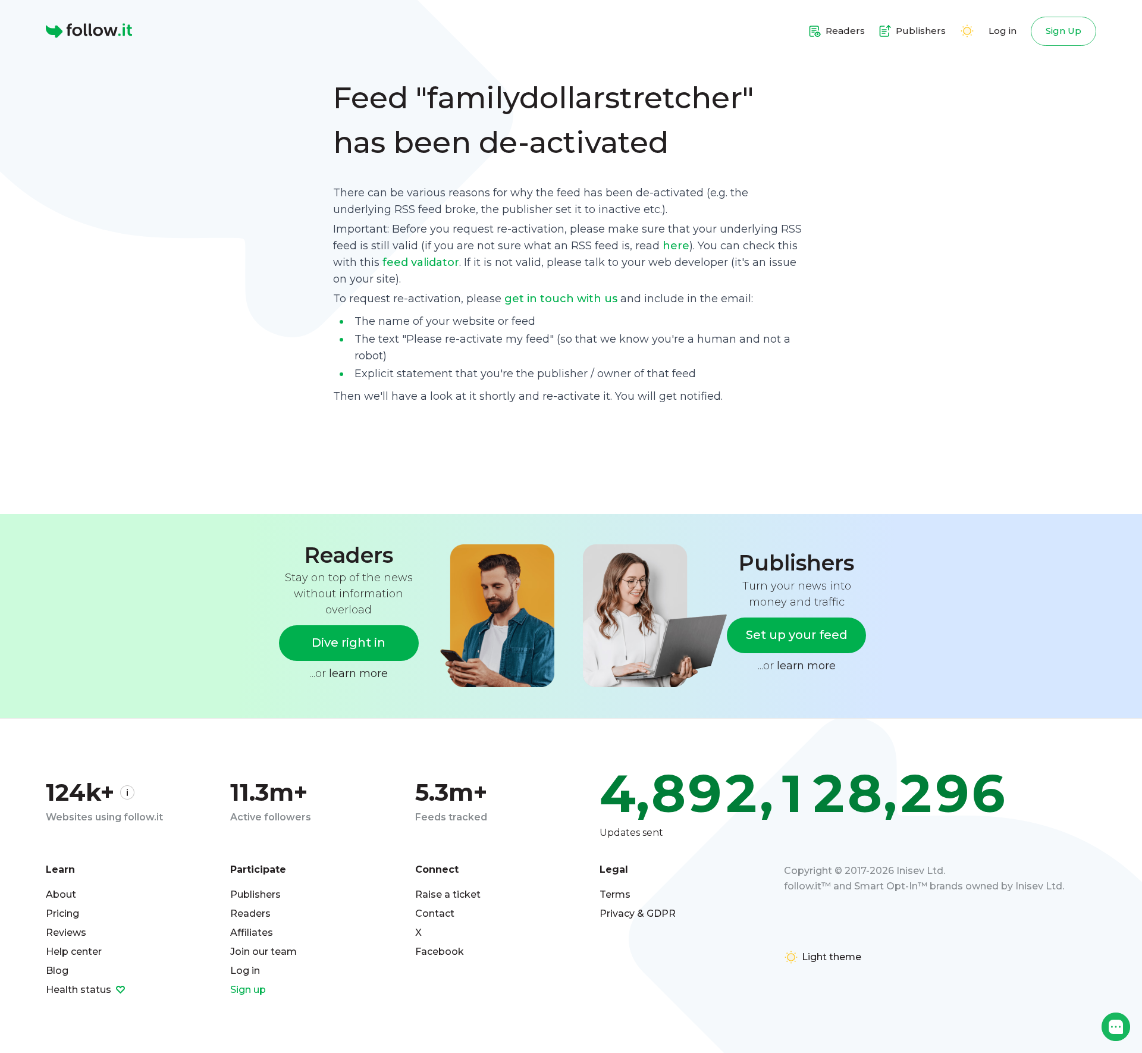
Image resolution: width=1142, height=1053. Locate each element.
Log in (1002, 30)
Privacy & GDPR (638, 913)
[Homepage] (89, 31)
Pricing (62, 913)
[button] (1116, 1027)
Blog (57, 970)
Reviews (66, 932)
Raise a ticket (448, 894)
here (676, 245)
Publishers (255, 894)
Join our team (263, 951)
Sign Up (1063, 30)
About (61, 894)
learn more (358, 673)
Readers (250, 913)
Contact (434, 913)
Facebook (439, 951)
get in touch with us (560, 298)
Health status (80, 989)
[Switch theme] (967, 31)
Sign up (248, 989)
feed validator (420, 262)
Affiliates (251, 932)
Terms (615, 894)
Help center (74, 951)
